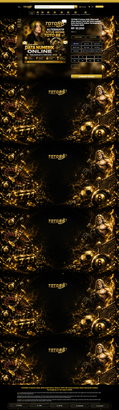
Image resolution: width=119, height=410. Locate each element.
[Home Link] (27, 6)
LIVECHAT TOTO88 (86, 77)
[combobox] (54, 6)
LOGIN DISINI (93, 37)
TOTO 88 (24, 399)
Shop (19, 6)
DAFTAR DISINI (78, 37)
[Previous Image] (24, 42)
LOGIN (40, 406)
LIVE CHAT (100, 405)
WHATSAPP (80, 405)
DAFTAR (60, 406)
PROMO (20, 405)
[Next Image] (65, 42)
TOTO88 (19, 392)
